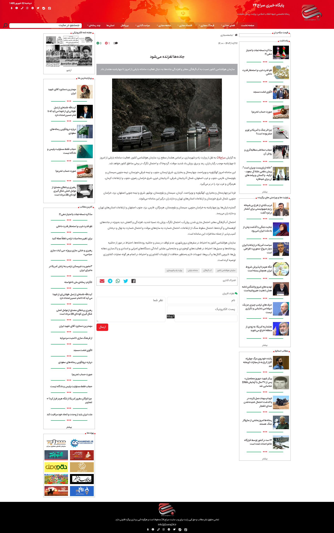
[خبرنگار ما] (11, 8)
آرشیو (69, 70)
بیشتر (265, 192)
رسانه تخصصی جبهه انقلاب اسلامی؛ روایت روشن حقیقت (263, 14)
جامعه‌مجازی (226, 35)
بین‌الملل (125, 25)
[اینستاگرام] (27, 8)
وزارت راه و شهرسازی (174, 270)
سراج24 (221, 157)
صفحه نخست (247, 25)
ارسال (102, 327)
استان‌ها (110, 25)
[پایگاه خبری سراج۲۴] (311, 12)
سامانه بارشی (193, 270)
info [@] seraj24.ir (167, 525)
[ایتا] (49, 8)
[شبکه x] (38, 8)
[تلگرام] (32, 8)
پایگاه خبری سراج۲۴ (268, 5)
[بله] (44, 8)
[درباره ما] (16, 8)
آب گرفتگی (207, 270)
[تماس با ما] (22, 8)
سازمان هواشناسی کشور (226, 270)
